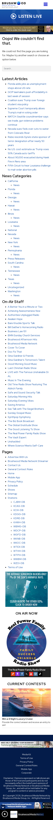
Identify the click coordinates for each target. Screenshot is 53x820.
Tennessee (14, 270)
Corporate (26, 772)
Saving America (16, 404)
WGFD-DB (19, 534)
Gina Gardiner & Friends (20, 355)
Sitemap (12, 493)
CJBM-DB (19, 501)
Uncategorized (16, 287)
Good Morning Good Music (22, 364)
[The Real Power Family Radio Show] (26, 642)
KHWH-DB (19, 522)
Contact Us (14, 465)
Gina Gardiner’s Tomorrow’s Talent (26, 359)
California (13, 181)
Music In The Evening (19, 380)
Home (11, 473)
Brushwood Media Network (22, 343)
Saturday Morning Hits (20, 396)
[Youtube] (31, 674)
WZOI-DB (18, 563)
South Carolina (15, 262)
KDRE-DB (19, 518)
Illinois (11, 213)
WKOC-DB (19, 542)
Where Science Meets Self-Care (25, 445)
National (12, 230)
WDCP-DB (19, 530)
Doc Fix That (15, 351)
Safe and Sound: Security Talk (24, 392)
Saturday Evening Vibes (21, 400)
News (16, 185)
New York (13, 242)
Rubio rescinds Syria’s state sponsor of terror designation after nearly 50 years (29, 141)
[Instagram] (35, 674)
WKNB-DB (19, 538)
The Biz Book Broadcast (21, 421)
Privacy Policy (15, 481)
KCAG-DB (19, 506)
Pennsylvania (15, 250)
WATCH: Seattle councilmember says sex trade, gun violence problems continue (28, 120)
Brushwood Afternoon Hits (22, 339)
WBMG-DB (19, 526)
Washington (14, 291)
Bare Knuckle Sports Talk (21, 323)
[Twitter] (26, 674)
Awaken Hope (15, 319)
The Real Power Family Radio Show (27, 433)
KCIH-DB (18, 510)
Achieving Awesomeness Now (24, 310)
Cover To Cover (16, 347)
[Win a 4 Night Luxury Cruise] (26, 702)
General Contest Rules (20, 469)
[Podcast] (17, 674)
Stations (12, 497)
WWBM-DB (19, 559)
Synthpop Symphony (19, 417)
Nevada (12, 234)
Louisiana (13, 221)
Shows (11, 489)
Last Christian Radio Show (22, 368)
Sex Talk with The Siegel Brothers (26, 408)
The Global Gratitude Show (23, 425)
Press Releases (16, 258)
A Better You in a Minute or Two (25, 306)
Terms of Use (15, 567)
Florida (11, 189)
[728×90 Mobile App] (26, 805)
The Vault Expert (17, 437)
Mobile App (14, 477)
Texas (11, 279)
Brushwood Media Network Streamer (28, 461)
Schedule (13, 485)
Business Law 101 (17, 331)
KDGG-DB (19, 514)
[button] (45, 3)
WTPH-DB (19, 555)
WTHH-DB (19, 550)
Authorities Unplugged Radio (23, 315)
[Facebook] (22, 674)
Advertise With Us (18, 457)
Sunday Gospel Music (19, 413)
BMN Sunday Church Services (24, 335)
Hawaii (11, 205)
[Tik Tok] (40, 674)
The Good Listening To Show (24, 429)
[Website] (13, 674)
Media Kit (26, 754)
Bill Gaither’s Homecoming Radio (25, 327)
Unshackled (14, 441)
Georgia (12, 197)
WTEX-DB (19, 546)
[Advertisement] (26, 29)
